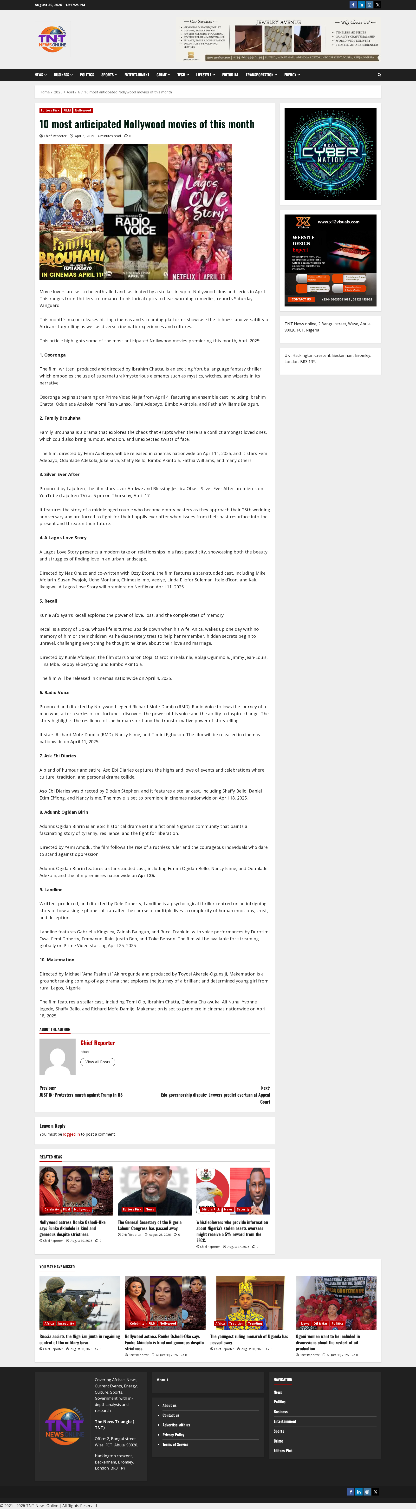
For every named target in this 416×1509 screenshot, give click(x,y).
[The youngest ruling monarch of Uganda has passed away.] (250, 1303)
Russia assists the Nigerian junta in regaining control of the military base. (79, 1339)
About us (169, 1405)
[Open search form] (379, 74)
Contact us (170, 1415)
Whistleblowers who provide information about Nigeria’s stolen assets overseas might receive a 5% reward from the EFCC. (232, 1231)
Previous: (81, 1091)
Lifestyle (203, 75)
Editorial (230, 75)
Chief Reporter (55, 136)
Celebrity (52, 1209)
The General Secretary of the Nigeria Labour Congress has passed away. (150, 1225)
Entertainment (136, 75)
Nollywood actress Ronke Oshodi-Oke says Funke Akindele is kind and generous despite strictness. (72, 1228)
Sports (107, 75)
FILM (67, 110)
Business (61, 75)
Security (243, 1209)
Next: (215, 1095)
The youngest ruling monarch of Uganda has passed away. (249, 1339)
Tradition (236, 1323)
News (39, 75)
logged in (71, 1134)
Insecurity (66, 1323)
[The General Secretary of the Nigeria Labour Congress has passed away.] (155, 1191)
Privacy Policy (173, 1434)
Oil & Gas (320, 1323)
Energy (290, 75)
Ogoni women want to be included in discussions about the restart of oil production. (328, 1342)
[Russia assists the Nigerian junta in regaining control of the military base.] (79, 1303)
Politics (87, 75)
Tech (181, 75)
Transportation (259, 75)
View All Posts (97, 1062)
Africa (49, 1323)
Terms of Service (175, 1444)
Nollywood (83, 110)
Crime (161, 75)
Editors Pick (50, 110)
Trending (255, 1323)
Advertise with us (176, 1425)
